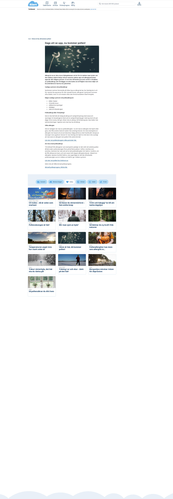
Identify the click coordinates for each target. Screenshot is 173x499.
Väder (94, 182)
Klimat (82, 182)
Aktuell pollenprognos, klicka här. (56, 167)
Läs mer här (93, 9)
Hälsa (71, 182)
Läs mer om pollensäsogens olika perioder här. (61, 140)
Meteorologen (57, 182)
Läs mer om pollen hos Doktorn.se (56, 160)
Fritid (105, 182)
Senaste (42, 182)
